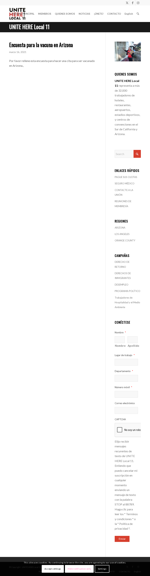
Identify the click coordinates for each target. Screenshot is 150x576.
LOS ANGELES (122, 234)
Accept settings (52, 568)
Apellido (133, 345)
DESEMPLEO (121, 284)
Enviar (122, 539)
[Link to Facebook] (132, 2)
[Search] (138, 13)
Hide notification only (79, 568)
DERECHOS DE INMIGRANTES (123, 275)
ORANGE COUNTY (125, 240)
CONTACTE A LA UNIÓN (124, 192)
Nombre (120, 345)
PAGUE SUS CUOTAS (126, 177)
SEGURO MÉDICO (124, 183)
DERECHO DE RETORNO (122, 264)
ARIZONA (120, 227)
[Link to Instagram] (138, 2)
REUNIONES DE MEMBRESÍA (123, 203)
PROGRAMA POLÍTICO (127, 291)
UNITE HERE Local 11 (29, 27)
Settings (102, 568)
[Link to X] (127, 2)
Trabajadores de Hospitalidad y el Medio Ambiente (127, 302)
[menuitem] (23, 13)
